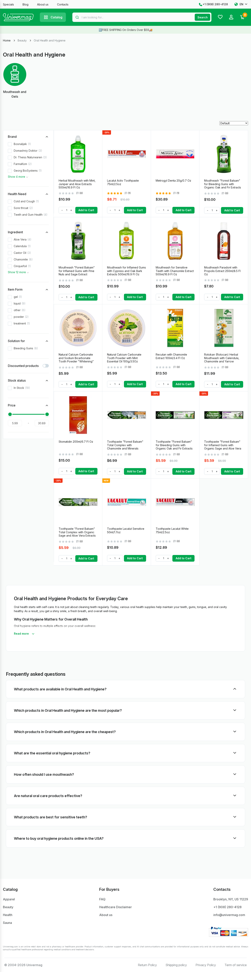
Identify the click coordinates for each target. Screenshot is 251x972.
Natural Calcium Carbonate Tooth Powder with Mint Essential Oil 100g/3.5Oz (124, 358)
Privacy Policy (206, 965)
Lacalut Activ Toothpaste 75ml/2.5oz (123, 182)
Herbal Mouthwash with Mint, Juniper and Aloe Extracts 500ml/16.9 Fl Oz (77, 184)
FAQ (102, 899)
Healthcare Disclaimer (115, 907)
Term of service (236, 965)
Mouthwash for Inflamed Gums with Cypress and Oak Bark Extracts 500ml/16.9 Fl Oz (126, 271)
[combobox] (141, 17)
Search (202, 17)
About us (42, 4)
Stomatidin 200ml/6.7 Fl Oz (76, 441)
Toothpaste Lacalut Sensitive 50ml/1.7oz (125, 530)
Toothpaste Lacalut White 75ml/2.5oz (172, 530)
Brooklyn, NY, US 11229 (230, 899)
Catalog (56, 17)
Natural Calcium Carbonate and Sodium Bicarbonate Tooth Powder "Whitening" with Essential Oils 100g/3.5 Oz (76, 361)
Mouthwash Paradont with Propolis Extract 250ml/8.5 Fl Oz (222, 271)
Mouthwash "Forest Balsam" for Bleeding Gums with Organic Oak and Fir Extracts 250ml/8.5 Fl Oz (222, 186)
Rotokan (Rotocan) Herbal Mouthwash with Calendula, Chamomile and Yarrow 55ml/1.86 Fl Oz (221, 360)
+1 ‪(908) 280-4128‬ (215, 4)
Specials (8, 4)
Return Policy (147, 965)
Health (7, 915)
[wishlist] (97, 135)
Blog (25, 4)
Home (7, 40)
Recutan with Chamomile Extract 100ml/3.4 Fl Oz (171, 356)
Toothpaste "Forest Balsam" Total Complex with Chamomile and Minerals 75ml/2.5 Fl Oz (125, 447)
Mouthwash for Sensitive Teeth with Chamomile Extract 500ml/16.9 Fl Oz (175, 271)
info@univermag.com (229, 915)
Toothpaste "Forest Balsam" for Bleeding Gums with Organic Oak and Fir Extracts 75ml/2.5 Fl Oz (174, 447)
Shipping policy (176, 965)
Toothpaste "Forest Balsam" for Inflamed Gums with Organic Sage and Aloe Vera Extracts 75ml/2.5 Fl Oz (222, 447)
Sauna (7, 923)
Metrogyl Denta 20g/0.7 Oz (173, 180)
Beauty (22, 40)
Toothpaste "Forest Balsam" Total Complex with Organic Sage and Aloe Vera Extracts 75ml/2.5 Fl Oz (77, 534)
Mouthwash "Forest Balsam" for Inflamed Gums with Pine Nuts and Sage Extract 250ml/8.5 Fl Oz (77, 272)
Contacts (62, 4)
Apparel (9, 899)
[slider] (10, 414)
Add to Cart (86, 210)
